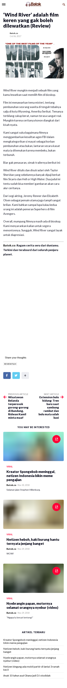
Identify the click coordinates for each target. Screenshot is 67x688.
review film (10, 364)
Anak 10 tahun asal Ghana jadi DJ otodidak (27, 675)
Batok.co (14, 33)
